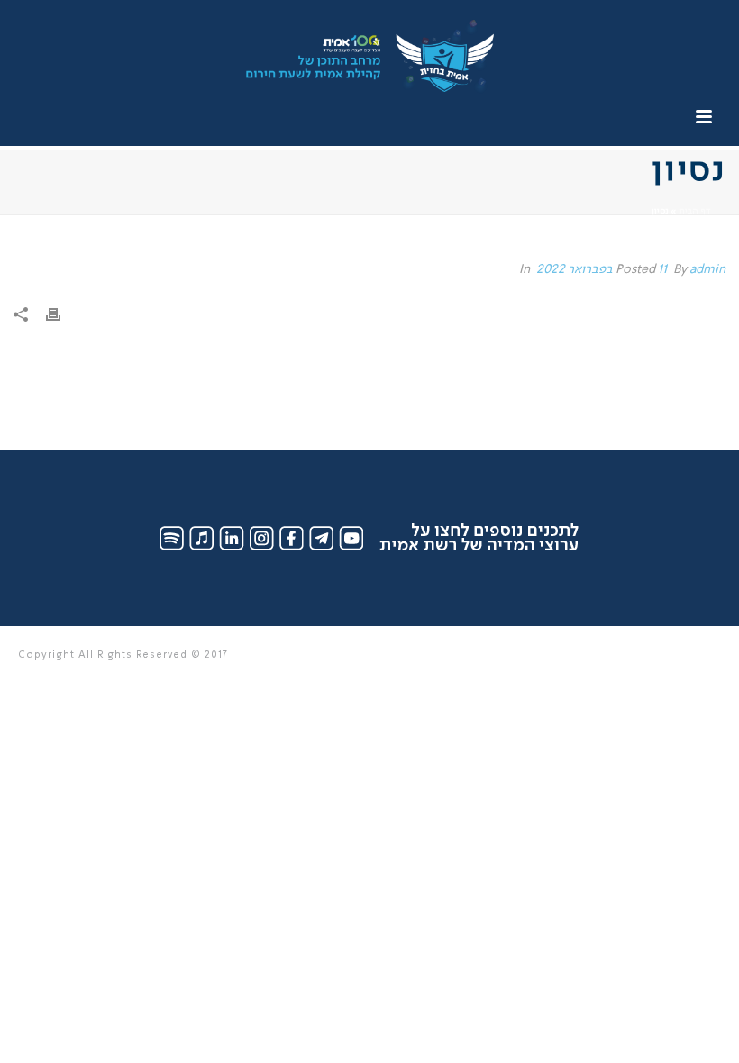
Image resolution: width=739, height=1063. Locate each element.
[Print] (62, 315)
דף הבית (694, 210)
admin (707, 269)
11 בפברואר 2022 (601, 269)
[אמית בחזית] (369, 40)
